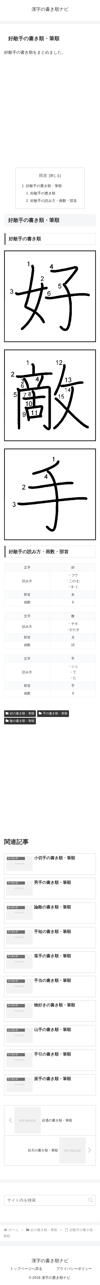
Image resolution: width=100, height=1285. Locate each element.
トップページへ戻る (26, 1269)
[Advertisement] (50, 112)
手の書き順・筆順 (55, 713)
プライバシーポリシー (74, 1269)
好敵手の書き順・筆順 (44, 186)
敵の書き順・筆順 (22, 721)
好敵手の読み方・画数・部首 (53, 201)
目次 (43, 175)
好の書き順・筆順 (22, 713)
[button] (90, 1200)
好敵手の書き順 (42, 193)
